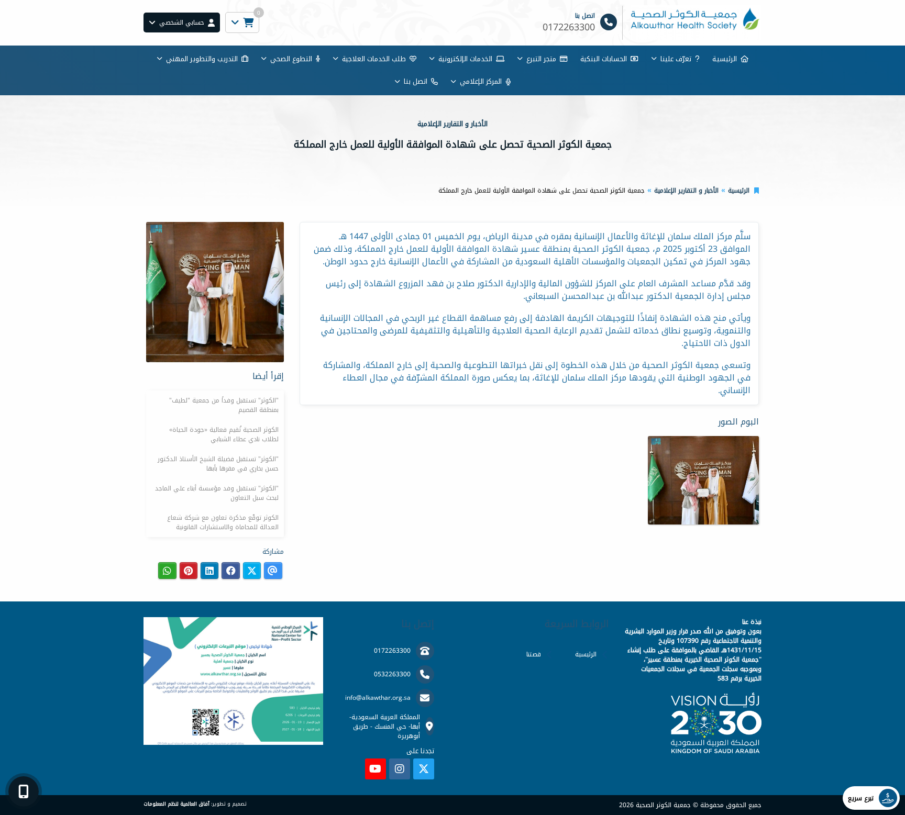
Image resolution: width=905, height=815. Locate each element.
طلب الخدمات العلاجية (374, 58)
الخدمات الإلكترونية (465, 58)
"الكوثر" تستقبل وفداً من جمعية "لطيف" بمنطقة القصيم (224, 405)
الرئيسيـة (724, 58)
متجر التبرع (541, 58)
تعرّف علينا (675, 58)
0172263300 (392, 650)
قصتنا (533, 654)
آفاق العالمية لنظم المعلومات (176, 804)
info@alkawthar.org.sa (378, 698)
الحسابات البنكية (603, 58)
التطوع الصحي (291, 58)
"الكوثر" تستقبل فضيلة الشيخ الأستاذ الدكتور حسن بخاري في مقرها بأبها (218, 463)
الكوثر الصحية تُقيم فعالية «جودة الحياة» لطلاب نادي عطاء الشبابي (224, 434)
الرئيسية (738, 190)
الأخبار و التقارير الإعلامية (686, 190)
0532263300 (392, 674)
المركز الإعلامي (481, 81)
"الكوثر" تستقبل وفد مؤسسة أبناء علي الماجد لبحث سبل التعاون (217, 493)
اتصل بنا (415, 81)
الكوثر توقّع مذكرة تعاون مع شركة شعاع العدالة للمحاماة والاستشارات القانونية (223, 522)
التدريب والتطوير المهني (202, 58)
